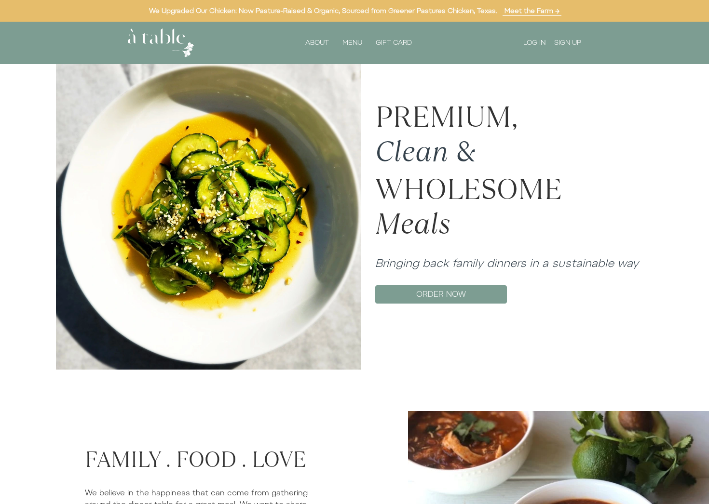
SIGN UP (567, 43)
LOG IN (534, 43)
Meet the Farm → (532, 11)
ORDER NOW (441, 294)
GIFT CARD (394, 43)
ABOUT (317, 43)
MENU (352, 43)
